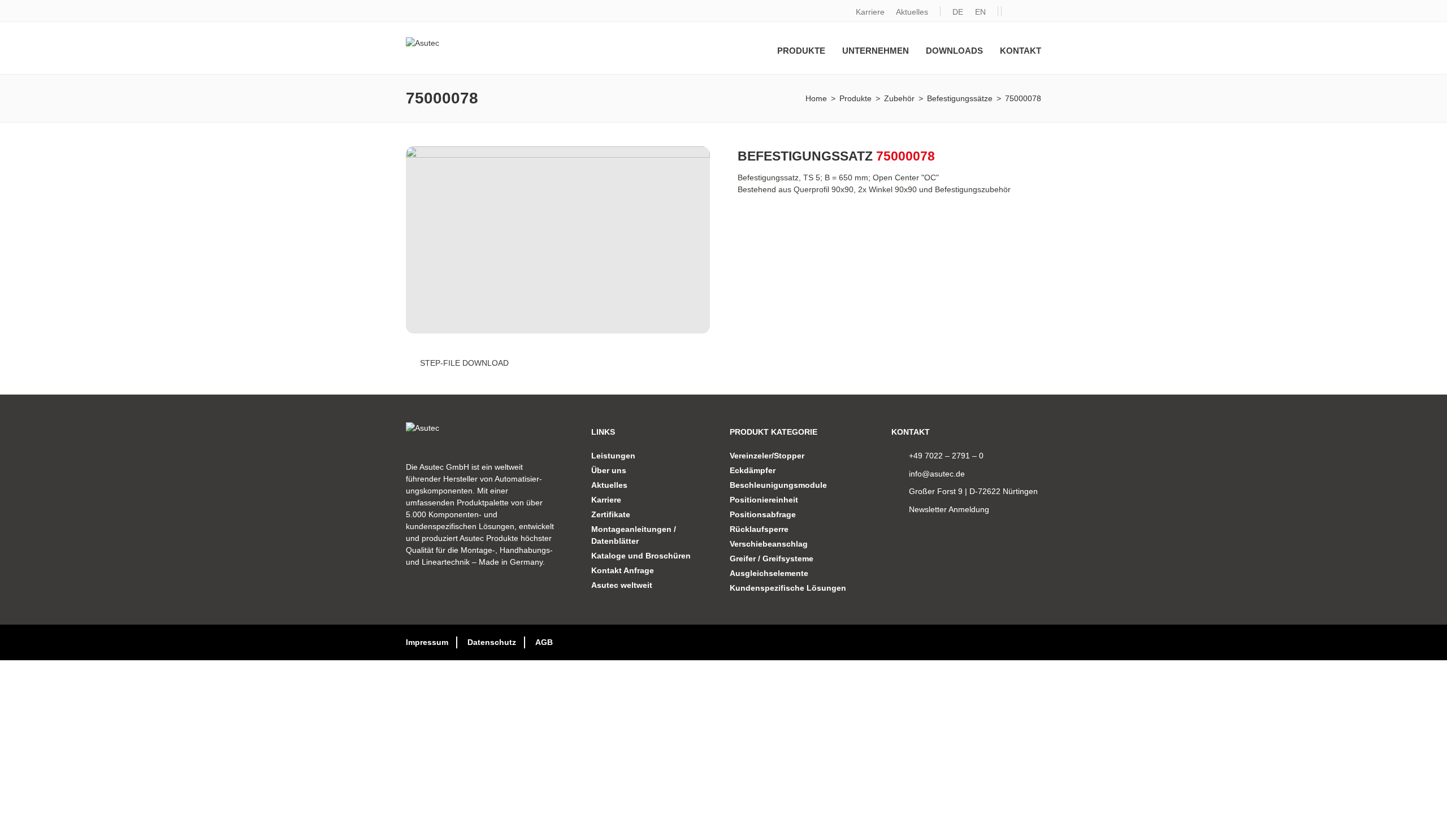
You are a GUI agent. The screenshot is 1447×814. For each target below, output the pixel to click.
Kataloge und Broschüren (641, 555)
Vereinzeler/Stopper (767, 455)
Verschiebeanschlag (769, 543)
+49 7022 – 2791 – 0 (946, 455)
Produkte (801, 50)
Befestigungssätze (960, 98)
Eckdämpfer (753, 470)
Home (816, 98)
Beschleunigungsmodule (778, 485)
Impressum (427, 642)
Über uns (608, 470)
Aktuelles (912, 11)
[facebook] (1031, 12)
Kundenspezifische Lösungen (788, 587)
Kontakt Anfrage (622, 570)
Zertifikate (610, 514)
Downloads (954, 50)
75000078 (1023, 98)
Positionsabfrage (763, 514)
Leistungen (613, 455)
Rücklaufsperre (759, 529)
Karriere (870, 11)
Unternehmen (875, 50)
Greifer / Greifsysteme (771, 558)
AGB (544, 642)
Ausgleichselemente (769, 573)
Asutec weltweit (621, 585)
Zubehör (899, 98)
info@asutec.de (937, 473)
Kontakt (1020, 50)
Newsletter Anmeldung (949, 509)
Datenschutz (491, 642)
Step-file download (464, 362)
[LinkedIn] (1011, 12)
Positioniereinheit (764, 499)
